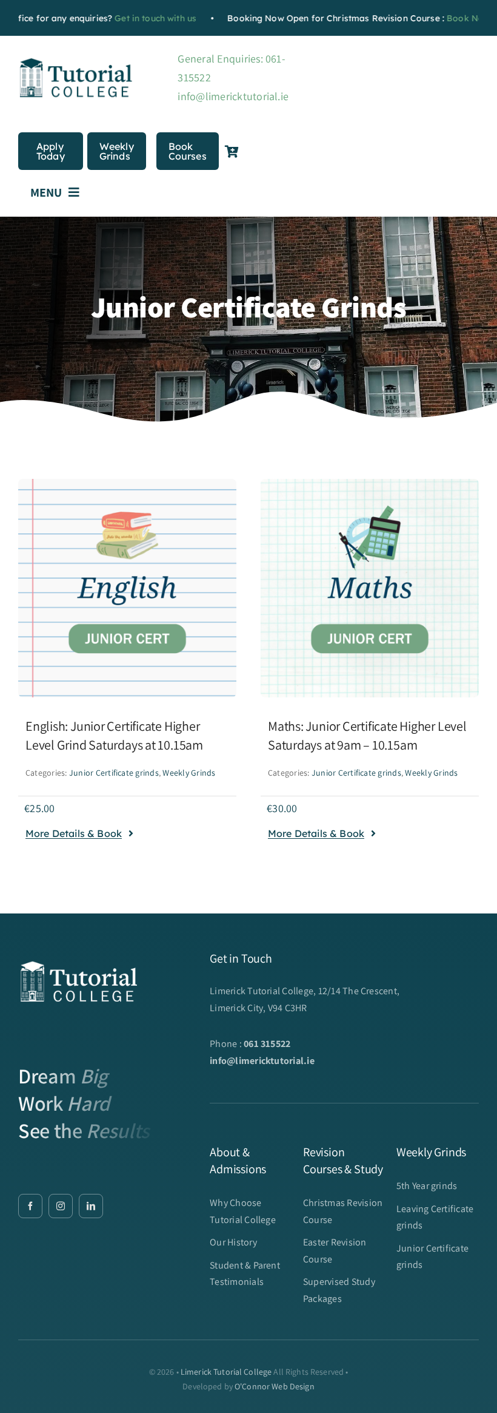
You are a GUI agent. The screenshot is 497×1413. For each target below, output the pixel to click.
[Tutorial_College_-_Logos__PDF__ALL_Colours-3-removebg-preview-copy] (78, 955)
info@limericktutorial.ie (233, 96)
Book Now (449, 18)
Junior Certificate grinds (114, 772)
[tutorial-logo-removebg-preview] (75, 60)
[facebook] (30, 1206)
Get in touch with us (136, 18)
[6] (370, 483)
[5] (127, 483)
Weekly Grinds (188, 772)
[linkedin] (91, 1206)
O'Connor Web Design (275, 1386)
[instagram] (60, 1206)
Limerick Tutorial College (226, 1371)
